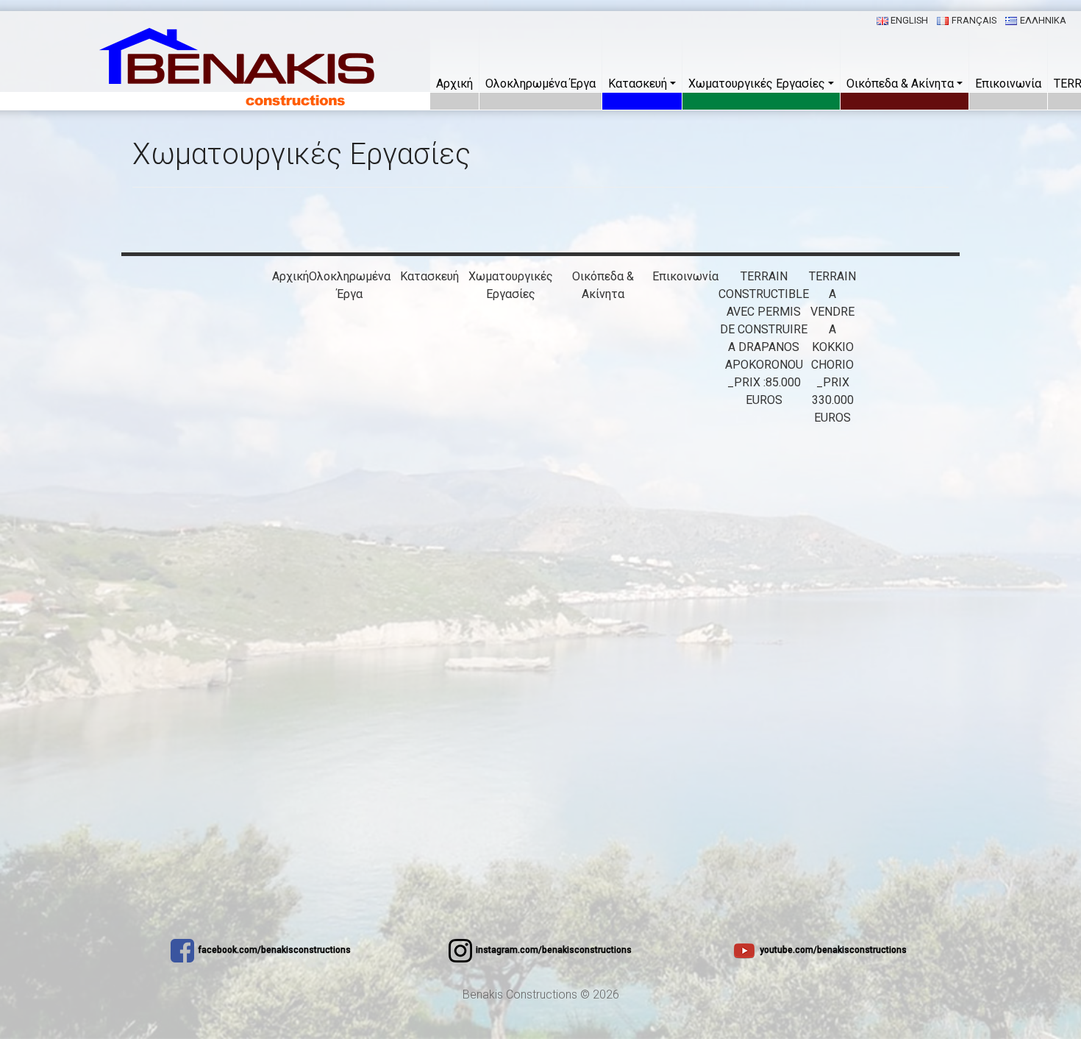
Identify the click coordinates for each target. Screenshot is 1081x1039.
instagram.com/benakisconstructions (554, 950)
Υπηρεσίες (510, 312)
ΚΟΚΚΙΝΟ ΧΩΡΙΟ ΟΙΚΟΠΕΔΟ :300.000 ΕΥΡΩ (603, 735)
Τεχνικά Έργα (511, 347)
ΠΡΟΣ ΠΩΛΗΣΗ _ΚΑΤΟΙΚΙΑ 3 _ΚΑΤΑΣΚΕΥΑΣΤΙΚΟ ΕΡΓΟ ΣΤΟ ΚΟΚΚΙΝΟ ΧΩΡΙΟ (602, 523)
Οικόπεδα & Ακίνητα (900, 84)
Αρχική (454, 84)
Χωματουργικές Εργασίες (756, 84)
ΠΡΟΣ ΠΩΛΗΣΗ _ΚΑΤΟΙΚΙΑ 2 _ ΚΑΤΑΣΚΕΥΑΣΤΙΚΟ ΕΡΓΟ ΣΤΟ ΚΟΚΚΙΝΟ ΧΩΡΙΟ (603, 435)
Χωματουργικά (511, 329)
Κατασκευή (637, 84)
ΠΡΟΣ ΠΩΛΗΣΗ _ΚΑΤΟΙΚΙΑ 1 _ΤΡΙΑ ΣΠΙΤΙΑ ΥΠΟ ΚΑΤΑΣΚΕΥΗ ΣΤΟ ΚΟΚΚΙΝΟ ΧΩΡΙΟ (602, 347)
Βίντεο (511, 365)
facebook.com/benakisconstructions (274, 950)
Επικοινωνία (1008, 84)
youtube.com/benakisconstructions (833, 950)
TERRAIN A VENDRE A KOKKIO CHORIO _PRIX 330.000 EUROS (832, 347)
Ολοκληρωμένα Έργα (540, 84)
